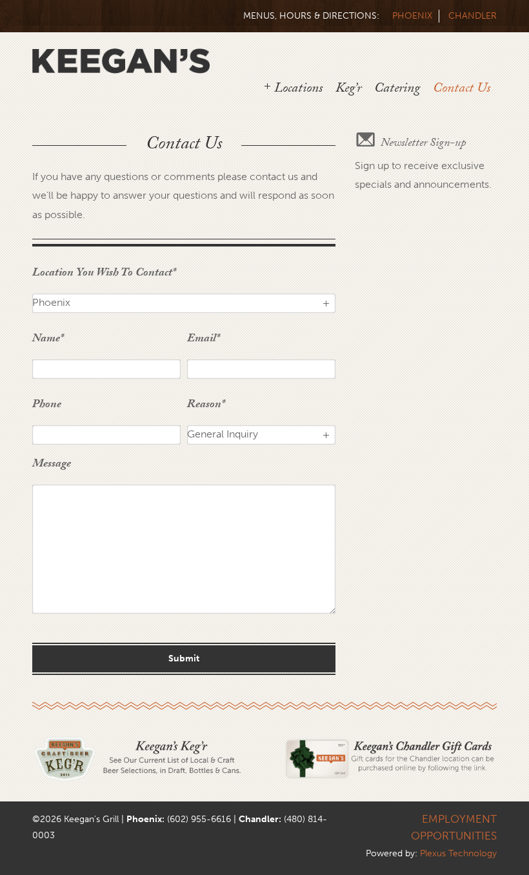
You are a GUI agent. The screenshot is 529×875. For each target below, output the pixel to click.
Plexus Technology (458, 853)
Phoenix (412, 15)
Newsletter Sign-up (423, 144)
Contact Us (461, 89)
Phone (46, 407)
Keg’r (348, 89)
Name (47, 342)
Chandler (472, 15)
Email (203, 342)
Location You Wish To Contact (103, 276)
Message (51, 467)
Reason (206, 407)
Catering (397, 89)
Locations (298, 89)
